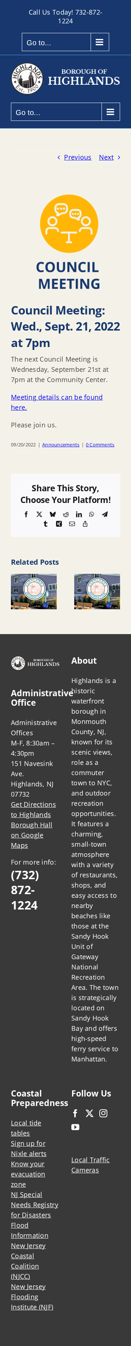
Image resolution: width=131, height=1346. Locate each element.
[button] (16, 591)
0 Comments (100, 444)
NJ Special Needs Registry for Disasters (34, 1204)
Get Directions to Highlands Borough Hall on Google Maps (33, 825)
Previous (77, 157)
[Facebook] (75, 1113)
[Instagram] (103, 1113)
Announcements (61, 444)
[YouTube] (75, 1127)
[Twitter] (90, 1113)
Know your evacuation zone (28, 1174)
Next (106, 157)
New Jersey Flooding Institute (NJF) (32, 1296)
